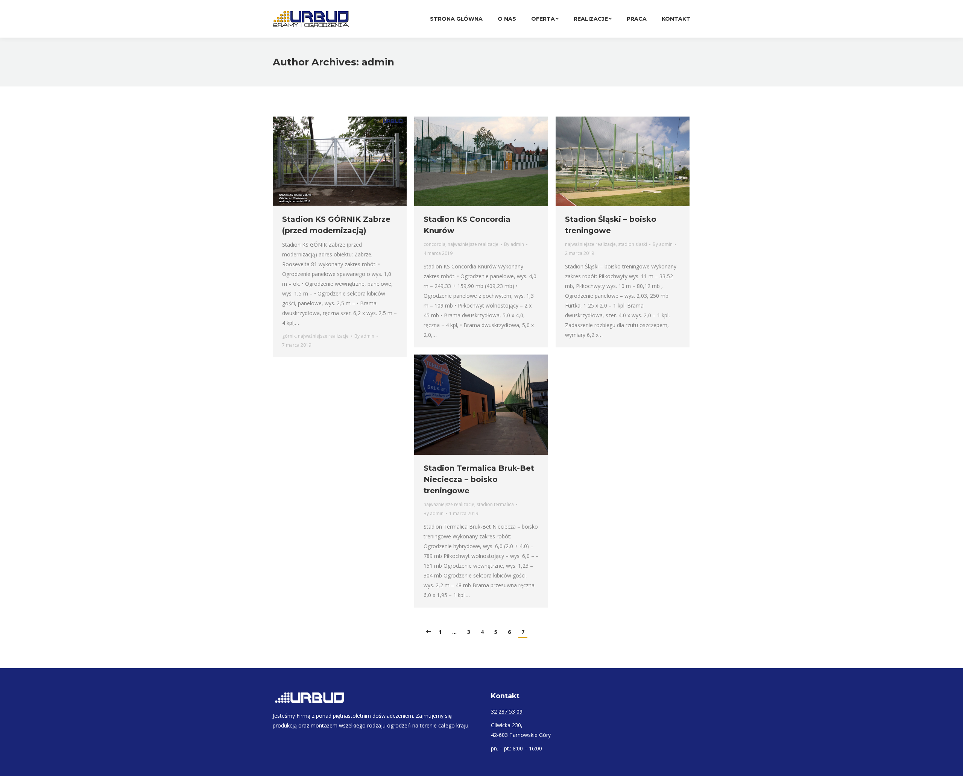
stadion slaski (632, 244)
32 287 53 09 (507, 711)
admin (378, 62)
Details (491, 161)
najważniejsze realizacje (323, 336)
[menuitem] (456, 19)
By (364, 336)
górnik (289, 336)
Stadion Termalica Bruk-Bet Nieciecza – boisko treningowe (479, 479)
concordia (434, 244)
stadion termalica (495, 504)
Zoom (471, 161)
